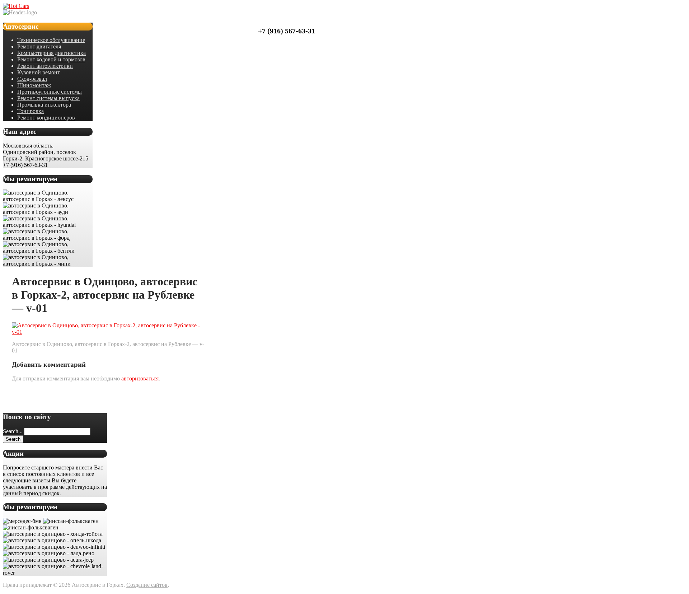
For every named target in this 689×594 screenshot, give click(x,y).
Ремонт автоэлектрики (45, 66)
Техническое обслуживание (51, 40)
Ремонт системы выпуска (48, 98)
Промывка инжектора (44, 105)
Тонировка (30, 111)
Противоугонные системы (49, 92)
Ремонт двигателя (39, 46)
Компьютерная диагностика (51, 53)
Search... (13, 431)
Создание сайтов (147, 585)
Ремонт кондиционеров (46, 117)
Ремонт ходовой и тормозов (51, 59)
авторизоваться (140, 378)
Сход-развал (32, 79)
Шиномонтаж (34, 85)
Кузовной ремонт (38, 72)
